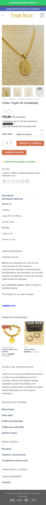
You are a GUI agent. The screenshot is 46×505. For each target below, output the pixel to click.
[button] (3, 15)
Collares (12, 99)
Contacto (6, 482)
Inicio (4, 99)
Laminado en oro (8, 176)
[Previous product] (9, 111)
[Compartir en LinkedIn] (27, 181)
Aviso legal (7, 415)
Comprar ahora (14, 152)
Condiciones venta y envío (15, 460)
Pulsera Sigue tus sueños (9, 350)
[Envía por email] (18, 181)
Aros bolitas (29, 349)
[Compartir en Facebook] (9, 181)
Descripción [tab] (8, 195)
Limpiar (41, 130)
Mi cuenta (6, 449)
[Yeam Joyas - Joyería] (22, 15)
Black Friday (8, 409)
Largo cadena (7, 134)
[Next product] (4, 111)
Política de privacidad (12, 421)
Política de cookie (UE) (13, 427)
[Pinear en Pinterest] (23, 181)
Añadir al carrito (30, 143)
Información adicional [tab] (12, 199)
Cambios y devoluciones (14, 455)
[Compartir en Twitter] (13, 181)
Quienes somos (9, 433)
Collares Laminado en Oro (28, 99)
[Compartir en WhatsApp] (4, 181)
